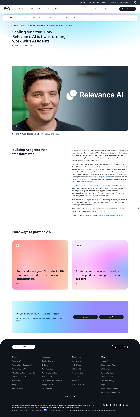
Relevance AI (78, 150)
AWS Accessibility (107, 381)
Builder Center (77, 361)
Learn (22, 25)
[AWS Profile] (134, 2)
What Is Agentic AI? (19, 369)
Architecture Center (49, 377)
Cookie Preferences (57, 410)
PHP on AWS (76, 381)
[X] (104, 405)
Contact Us (105, 361)
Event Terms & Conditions (110, 392)
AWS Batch (79, 179)
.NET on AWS (76, 369)
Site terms (23, 410)
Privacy (14, 410)
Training (45, 365)
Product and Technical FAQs (52, 381)
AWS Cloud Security (19, 377)
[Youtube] (120, 405)
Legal (103, 385)
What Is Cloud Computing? (22, 365)
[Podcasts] (123, 405)
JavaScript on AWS (78, 385)
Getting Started (47, 361)
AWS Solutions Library (50, 373)
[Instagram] (114, 405)
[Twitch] (117, 405)
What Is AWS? (17, 361)
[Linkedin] (110, 405)
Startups (15, 25)
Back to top (69, 396)
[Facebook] (107, 405)
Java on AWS (76, 377)
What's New (16, 381)
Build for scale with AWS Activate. (111, 215)
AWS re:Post (105, 369)
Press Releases (17, 389)
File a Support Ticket (108, 365)
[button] (29, 9)
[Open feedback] (138, 208)
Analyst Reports (47, 385)
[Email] (127, 405)
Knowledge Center (108, 373)
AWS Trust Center (48, 369)
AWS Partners (47, 389)
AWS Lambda (107, 177)
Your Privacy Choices (36, 410)
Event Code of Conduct (109, 389)
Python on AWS (77, 373)
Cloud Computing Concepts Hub (24, 373)
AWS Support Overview (109, 377)
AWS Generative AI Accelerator (86, 186)
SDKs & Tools (76, 365)
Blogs (14, 385)
